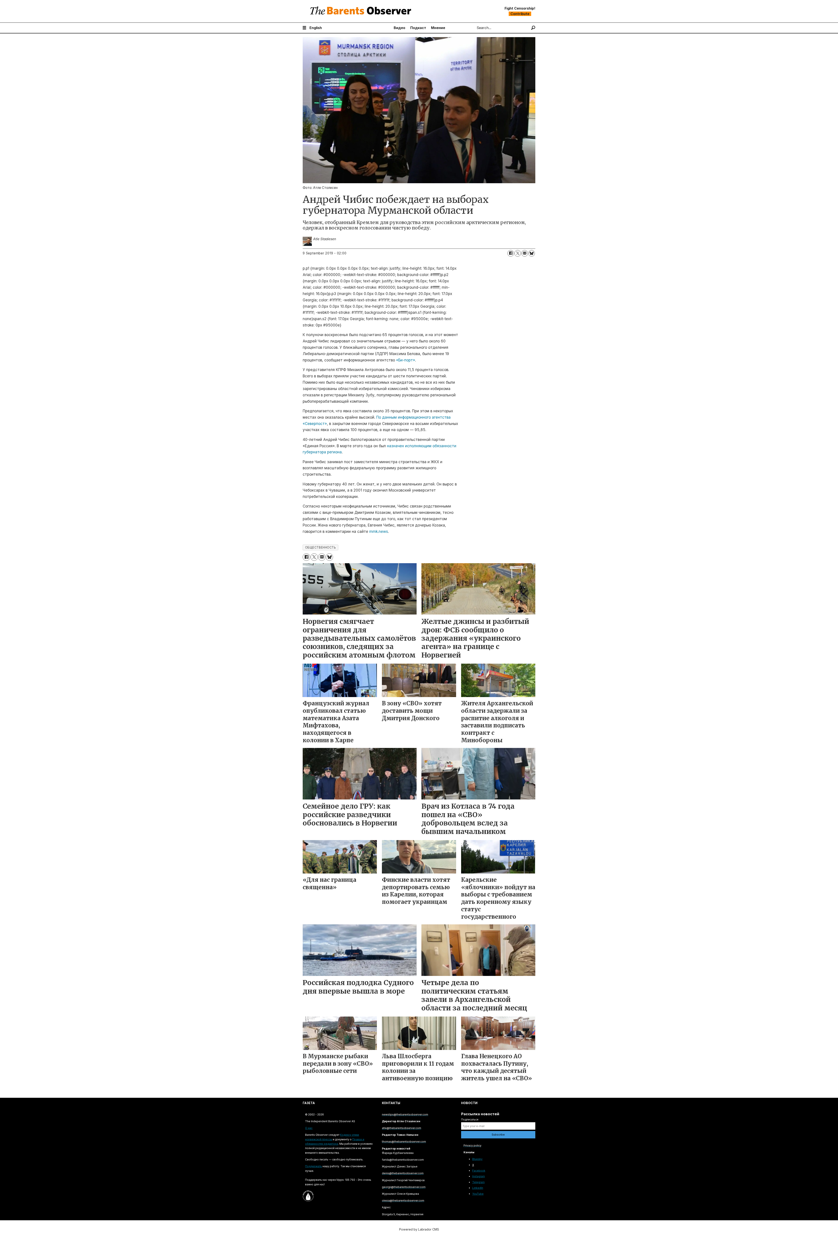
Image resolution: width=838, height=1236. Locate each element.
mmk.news (378, 531)
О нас (309, 1128)
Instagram (478, 1176)
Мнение (438, 28)
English (315, 28)
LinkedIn (477, 1187)
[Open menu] (304, 28)
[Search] (533, 28)
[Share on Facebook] (510, 253)
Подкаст (418, 28)
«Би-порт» (405, 360)
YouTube (478, 1193)
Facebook (478, 1170)
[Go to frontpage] (362, 11)
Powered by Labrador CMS (419, 1229)
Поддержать (313, 1166)
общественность (320, 547)
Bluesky (477, 1159)
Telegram (478, 1182)
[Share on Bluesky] (531, 253)
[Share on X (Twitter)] (517, 253)
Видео (399, 28)
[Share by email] (524, 253)
